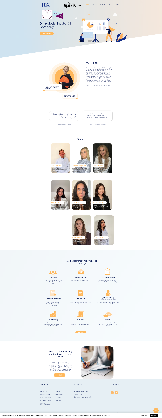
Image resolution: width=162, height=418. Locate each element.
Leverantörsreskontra (45, 400)
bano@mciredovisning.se (79, 207)
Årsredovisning (59, 394)
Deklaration (58, 397)
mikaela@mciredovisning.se (80, 169)
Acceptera (154, 415)
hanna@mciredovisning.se (101, 206)
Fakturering (58, 391)
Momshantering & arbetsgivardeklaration (46, 403)
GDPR (109, 415)
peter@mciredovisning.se (59, 169)
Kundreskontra (44, 391)
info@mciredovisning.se (81, 391)
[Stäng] (160, 415)
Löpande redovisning (45, 397)
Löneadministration (45, 394)
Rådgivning (58, 400)
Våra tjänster (44, 384)
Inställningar (144, 415)
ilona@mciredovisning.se (100, 170)
